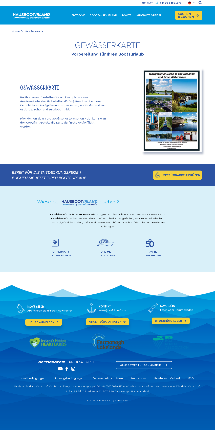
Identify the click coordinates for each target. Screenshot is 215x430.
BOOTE (126, 15)
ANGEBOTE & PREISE (149, 15)
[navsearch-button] (200, 3)
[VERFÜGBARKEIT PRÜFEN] (158, 175)
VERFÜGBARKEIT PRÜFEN (181, 175)
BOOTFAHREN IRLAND (103, 15)
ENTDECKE (78, 15)
